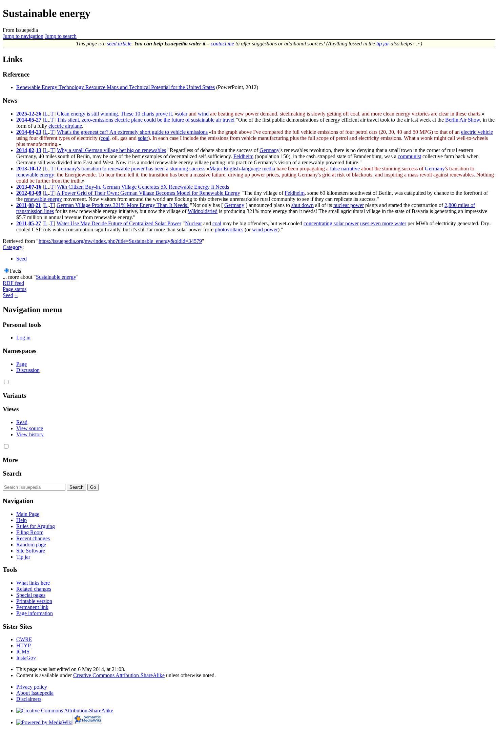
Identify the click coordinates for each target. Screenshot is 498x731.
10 (31, 168)
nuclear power (348, 205)
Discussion (28, 370)
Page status (14, 289)
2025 (21, 114)
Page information (34, 613)
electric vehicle (477, 132)
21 (38, 205)
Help (21, 520)
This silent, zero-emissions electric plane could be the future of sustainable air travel (145, 120)
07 (31, 187)
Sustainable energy (56, 277)
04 (31, 132)
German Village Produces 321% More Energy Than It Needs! (123, 205)
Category (12, 247)
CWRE (24, 639)
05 (31, 120)
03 (31, 193)
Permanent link (32, 607)
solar (182, 114)
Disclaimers (28, 699)
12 (31, 114)
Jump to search (61, 36)
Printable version (34, 601)
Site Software (30, 551)
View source (29, 428)
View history (30, 434)
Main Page (27, 514)
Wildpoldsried (202, 211)
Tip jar (23, 557)
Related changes (33, 589)
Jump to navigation (23, 36)
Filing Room (29, 532)
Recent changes (33, 538)
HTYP (23, 645)
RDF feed (13, 283)
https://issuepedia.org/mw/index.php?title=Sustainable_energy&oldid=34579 (120, 241)
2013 (21, 168)
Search (12, 473)
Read (21, 422)
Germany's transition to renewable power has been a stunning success (131, 168)
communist (409, 156)
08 (31, 205)
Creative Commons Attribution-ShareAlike (119, 675)
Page (21, 364)
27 (38, 120)
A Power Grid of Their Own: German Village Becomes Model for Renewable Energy (148, 193)
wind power (265, 229)
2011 (21, 205)
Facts (15, 271)
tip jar (382, 43)
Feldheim (243, 156)
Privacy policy (31, 687)
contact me (222, 43)
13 (38, 150)
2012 (21, 193)
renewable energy (35, 174)
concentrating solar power (331, 223)
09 (38, 193)
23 (38, 132)
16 (38, 187)
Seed (21, 259)
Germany (269, 150)
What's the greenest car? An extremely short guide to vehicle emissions (132, 132)
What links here (33, 583)
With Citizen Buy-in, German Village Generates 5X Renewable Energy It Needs (143, 187)
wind (203, 114)
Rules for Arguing (35, 526)
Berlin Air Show (462, 120)
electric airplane (65, 126)
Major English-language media (242, 168)
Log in (23, 337)
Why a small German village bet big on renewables (111, 150)
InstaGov (26, 658)
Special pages (30, 595)
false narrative (345, 168)
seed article (119, 43)
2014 (21, 120)
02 (31, 150)
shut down (302, 205)
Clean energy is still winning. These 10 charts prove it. (115, 114)
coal (105, 138)
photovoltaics (229, 229)
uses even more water (383, 223)
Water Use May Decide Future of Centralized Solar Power (119, 223)
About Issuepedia (35, 693)
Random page (31, 544)
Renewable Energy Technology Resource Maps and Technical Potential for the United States (115, 87)
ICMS (22, 651)
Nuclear (193, 223)
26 (38, 114)
